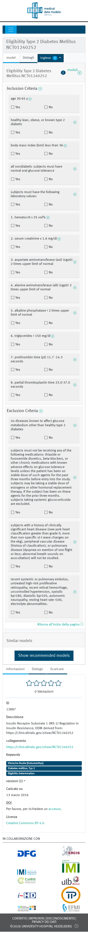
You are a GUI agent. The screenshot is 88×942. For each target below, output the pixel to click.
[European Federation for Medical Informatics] (66, 910)
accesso (54, 809)
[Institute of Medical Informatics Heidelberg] (22, 872)
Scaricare (57, 669)
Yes (17, 107)
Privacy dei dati (44, 922)
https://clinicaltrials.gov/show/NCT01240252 (39, 747)
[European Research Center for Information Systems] (66, 855)
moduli (70, 72)
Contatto (19, 918)
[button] (51, 58)
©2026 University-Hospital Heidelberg (41, 926)
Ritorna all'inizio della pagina (58, 624)
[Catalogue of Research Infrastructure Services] (22, 882)
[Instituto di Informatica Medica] (66, 872)
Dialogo (37, 669)
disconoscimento (60, 918)
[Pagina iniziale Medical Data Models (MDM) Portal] (44, 10)
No (50, 107)
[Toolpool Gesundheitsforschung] (66, 901)
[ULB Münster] (66, 883)
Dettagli (28, 58)
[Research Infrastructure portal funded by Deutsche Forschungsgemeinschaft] (22, 855)
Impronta (36, 918)
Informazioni (15, 669)
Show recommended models (44, 656)
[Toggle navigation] (11, 30)
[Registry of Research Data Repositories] (22, 908)
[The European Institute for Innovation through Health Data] (22, 896)
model (11, 58)
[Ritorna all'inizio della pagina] (76, 926)
